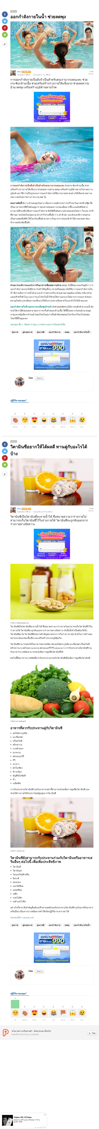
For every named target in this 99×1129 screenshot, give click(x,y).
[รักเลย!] (34, 420)
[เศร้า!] (81, 420)
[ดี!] (24, 420)
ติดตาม (39, 378)
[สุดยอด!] (15, 420)
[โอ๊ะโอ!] (72, 420)
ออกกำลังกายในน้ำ (82, 332)
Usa (19, 71)
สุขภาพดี (40, 332)
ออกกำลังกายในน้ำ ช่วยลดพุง (38, 16)
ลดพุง (67, 332)
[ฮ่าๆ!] (43, 420)
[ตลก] (53, 420)
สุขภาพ (13, 11)
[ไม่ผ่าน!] (62, 420)
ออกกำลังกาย (54, 332)
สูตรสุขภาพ (27, 332)
